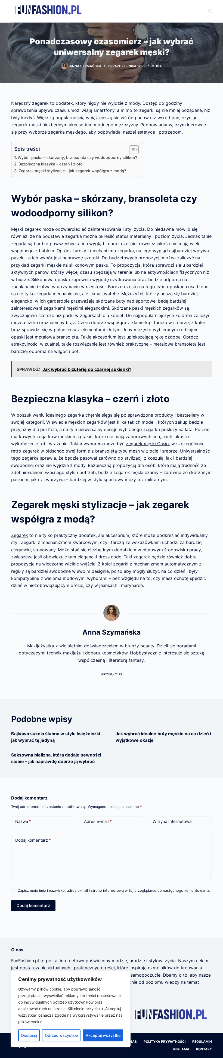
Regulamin (202, 1041)
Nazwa (23, 821)
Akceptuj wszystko (103, 1035)
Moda (156, 66)
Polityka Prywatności (164, 1041)
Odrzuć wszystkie (61, 1035)
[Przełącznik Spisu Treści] (131, 149)
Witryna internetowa (172, 821)
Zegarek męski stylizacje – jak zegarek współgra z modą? (72, 170)
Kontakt (204, 1049)
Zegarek (19, 535)
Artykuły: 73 (111, 674)
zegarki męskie (45, 265)
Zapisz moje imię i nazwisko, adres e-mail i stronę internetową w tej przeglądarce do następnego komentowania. (114, 890)
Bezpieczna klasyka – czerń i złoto (50, 164)
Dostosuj (29, 1035)
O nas (131, 1041)
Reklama (181, 1049)
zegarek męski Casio (147, 443)
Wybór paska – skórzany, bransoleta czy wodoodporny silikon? (77, 157)
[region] (71, 1008)
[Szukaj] (210, 11)
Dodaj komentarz (33, 840)
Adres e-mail (98, 821)
